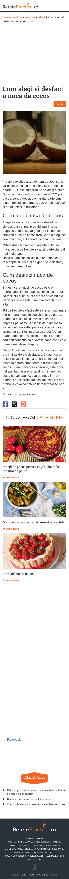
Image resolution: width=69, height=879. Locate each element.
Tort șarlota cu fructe (18, 574)
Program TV (58, 849)
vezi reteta (12, 477)
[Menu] (63, 5)
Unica (17, 852)
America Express (55, 856)
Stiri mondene (41, 852)
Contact (13, 845)
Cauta (60, 104)
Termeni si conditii (34, 838)
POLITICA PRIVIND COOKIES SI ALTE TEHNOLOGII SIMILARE (34, 842)
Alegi (41, 17)
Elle (52, 852)
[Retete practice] (20, 5)
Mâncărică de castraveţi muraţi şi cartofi (33, 522)
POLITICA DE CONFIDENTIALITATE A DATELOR (40, 845)
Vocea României (36, 856)
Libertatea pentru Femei (37, 849)
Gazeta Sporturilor (15, 856)
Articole (30, 17)
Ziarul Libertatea (14, 849)
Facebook (14, 739)
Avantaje (26, 852)
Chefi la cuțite (34, 859)
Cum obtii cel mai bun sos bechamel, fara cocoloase (36, 804)
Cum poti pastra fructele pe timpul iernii (29, 799)
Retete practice (12, 17)
